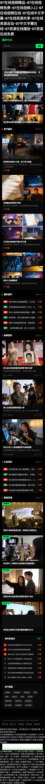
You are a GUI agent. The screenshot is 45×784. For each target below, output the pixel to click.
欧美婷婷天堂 (5, 770)
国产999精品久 (23, 767)
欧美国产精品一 (27, 762)
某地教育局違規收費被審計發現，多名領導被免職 (23, 490)
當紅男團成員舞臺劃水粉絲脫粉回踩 (21, 673)
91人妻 (17, 751)
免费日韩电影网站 (28, 754)
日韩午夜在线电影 (38, 764)
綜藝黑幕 (28, 701)
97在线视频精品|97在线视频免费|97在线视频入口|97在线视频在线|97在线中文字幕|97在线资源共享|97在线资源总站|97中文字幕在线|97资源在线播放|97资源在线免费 (22, 737)
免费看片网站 (19, 783)
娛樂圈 (7, 692)
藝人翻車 (8, 705)
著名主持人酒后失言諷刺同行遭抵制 (21, 654)
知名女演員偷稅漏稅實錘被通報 (19, 650)
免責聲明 (21, 724)
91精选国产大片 (34, 770)
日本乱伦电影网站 (19, 770)
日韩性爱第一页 (27, 756)
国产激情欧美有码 (8, 767)
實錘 (6, 697)
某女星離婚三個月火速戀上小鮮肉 (20, 677)
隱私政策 (37, 724)
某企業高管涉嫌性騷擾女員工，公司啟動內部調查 (23, 480)
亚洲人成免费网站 (12, 754)
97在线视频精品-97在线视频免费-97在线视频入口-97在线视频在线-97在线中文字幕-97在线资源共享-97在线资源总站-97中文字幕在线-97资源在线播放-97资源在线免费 (22, 18)
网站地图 (3, 742)
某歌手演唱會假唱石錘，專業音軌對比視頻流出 (23, 323)
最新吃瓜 (7, 39)
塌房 (35, 692)
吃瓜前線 (28, 705)
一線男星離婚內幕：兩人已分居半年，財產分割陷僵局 (23, 328)
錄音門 (14, 697)
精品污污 (26, 764)
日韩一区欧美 (17, 777)
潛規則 (30, 697)
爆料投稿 (29, 724)
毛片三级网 (15, 762)
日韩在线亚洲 (24, 775)
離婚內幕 (8, 701)
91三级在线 (37, 780)
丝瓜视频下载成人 (28, 751)
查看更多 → (39, 129)
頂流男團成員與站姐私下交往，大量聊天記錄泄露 (23, 307)
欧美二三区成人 (30, 777)
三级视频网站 (15, 772)
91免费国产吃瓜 (37, 767)
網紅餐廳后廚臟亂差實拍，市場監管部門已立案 (23, 474)
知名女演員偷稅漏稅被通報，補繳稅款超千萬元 (23, 312)
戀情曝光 (27, 692)
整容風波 (18, 701)
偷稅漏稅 (18, 705)
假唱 (22, 697)
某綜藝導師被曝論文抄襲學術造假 (20, 663)
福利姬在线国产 (14, 780)
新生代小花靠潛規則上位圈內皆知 (20, 659)
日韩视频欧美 (33, 759)
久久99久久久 (21, 759)
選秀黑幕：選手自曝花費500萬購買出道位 (23, 317)
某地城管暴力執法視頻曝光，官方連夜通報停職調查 (23, 469)
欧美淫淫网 (27, 780)
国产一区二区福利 (12, 756)
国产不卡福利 (8, 759)
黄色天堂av (36, 775)
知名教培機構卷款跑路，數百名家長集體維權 (23, 485)
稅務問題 (17, 692)
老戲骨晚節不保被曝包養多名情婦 (20, 668)
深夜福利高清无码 (14, 764)
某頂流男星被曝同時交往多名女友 (20, 645)
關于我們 (5, 724)
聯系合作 (13, 724)
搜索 (39, 46)
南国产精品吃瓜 (28, 772)
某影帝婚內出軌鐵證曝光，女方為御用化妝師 (23, 302)
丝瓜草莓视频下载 (10, 775)
